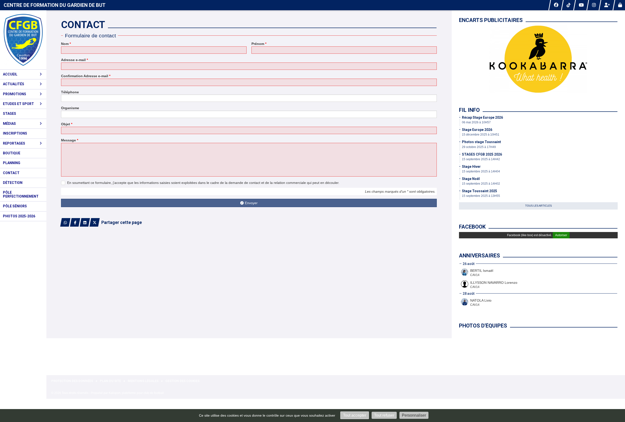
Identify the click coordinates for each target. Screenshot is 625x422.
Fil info (469, 110)
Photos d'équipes (483, 326)
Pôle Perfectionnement (21, 194)
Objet (66, 124)
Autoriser (561, 235)
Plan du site (110, 381)
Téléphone (70, 92)
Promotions (14, 94)
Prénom (258, 44)
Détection (12, 183)
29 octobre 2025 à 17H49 (479, 147)
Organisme (70, 108)
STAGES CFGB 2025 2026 (482, 154)
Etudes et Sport (18, 104)
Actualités (13, 84)
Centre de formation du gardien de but (54, 5)
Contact (11, 173)
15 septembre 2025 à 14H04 (481, 171)
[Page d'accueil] (23, 40)
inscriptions (15, 133)
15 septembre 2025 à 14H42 (481, 159)
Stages (9, 114)
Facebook (472, 227)
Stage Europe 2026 (477, 130)
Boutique (11, 153)
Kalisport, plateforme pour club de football (136, 393)
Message (69, 140)
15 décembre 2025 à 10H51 (480, 134)
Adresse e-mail (74, 60)
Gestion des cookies (182, 381)
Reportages (14, 143)
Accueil (10, 74)
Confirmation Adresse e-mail (85, 76)
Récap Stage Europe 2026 (482, 117)
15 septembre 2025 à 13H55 (481, 196)
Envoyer (251, 203)
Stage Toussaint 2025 (479, 191)
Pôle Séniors (15, 206)
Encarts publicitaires (491, 20)
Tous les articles (538, 205)
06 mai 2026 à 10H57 (476, 122)
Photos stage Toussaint (481, 142)
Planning (11, 163)
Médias (9, 124)
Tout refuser (384, 415)
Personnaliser (414, 415)
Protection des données (72, 381)
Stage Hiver (471, 167)
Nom (66, 44)
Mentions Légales (143, 381)
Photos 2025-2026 (19, 216)
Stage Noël (471, 179)
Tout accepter (354, 415)
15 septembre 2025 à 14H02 (481, 183)
